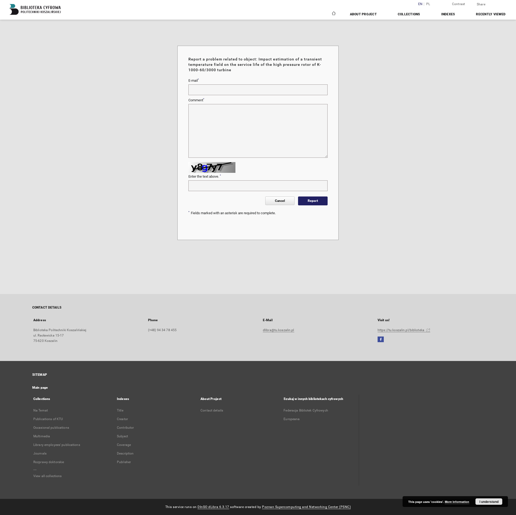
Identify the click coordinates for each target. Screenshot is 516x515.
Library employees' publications (56, 445)
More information (457, 502)
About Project (363, 14)
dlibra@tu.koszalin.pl (278, 330)
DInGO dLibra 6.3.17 (213, 507)
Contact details (211, 410)
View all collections (47, 476)
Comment (196, 100)
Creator (122, 419)
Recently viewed (491, 14)
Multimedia (41, 436)
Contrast (458, 4)
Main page (40, 387)
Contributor (125, 428)
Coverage (124, 445)
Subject (122, 436)
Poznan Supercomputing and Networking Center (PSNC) (306, 507)
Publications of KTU (48, 419)
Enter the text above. (204, 176)
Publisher (124, 462)
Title (120, 410)
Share (481, 4)
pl (428, 4)
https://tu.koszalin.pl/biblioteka (401, 330)
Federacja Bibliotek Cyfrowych (306, 410)
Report (313, 201)
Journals (39, 453)
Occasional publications (51, 428)
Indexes (448, 14)
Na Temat (40, 410)
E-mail (193, 80)
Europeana (292, 419)
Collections (409, 14)
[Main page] (333, 14)
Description (125, 453)
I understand (489, 501)
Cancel (280, 201)
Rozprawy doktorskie (48, 462)
